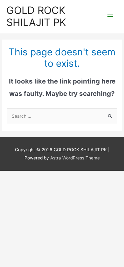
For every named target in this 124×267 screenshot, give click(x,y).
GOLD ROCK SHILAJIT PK (36, 16)
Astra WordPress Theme (75, 157)
